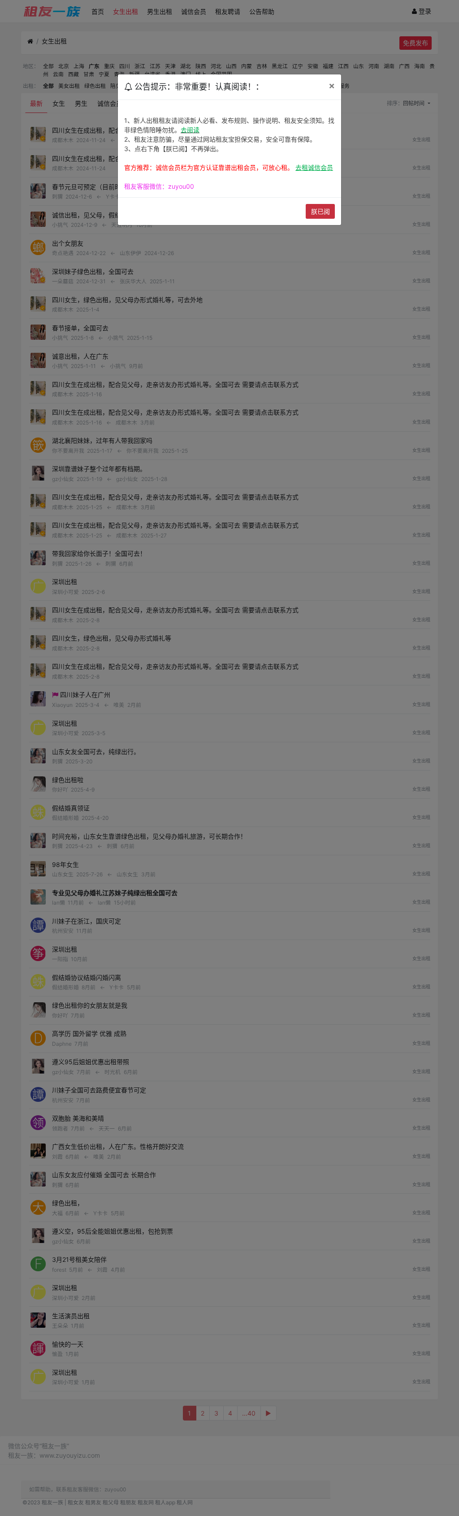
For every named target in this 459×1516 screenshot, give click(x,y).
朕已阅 (320, 211)
